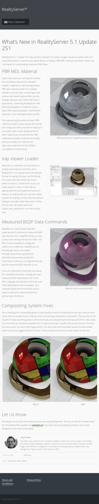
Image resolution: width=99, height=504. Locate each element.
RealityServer (22, 461)
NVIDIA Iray (12, 461)
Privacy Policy (34, 480)
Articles (27, 455)
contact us (37, 425)
